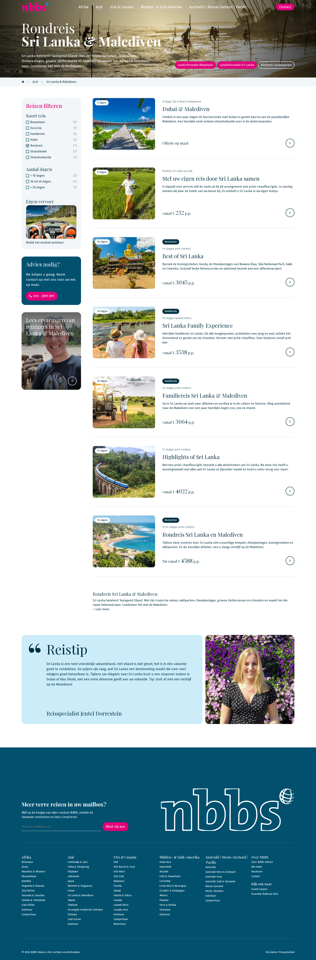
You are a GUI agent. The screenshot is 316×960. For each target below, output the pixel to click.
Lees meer (102, 609)
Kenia (25, 866)
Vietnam (72, 914)
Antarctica (165, 862)
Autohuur (27, 909)
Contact (285, 7)
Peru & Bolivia (167, 904)
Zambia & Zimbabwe (33, 900)
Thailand (72, 904)
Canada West (121, 904)
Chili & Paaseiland (169, 876)
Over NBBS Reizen (262, 862)
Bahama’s (119, 881)
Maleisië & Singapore (80, 885)
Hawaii (117, 890)
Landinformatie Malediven (195, 65)
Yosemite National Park (264, 893)
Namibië (26, 881)
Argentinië (165, 866)
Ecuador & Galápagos (172, 890)
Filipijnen (73, 871)
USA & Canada (121, 7)
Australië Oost (213, 876)
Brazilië (163, 871)
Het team (256, 866)
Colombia (164, 881)
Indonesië (73, 876)
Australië (210, 867)
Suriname (164, 909)
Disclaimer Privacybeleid (280, 952)
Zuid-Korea (74, 919)
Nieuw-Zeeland (214, 886)
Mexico (163, 895)
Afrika (84, 7)
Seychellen (28, 890)
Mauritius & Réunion (33, 871)
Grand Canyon (259, 889)
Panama (163, 900)
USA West (119, 871)
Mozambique (29, 876)
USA (116, 862)
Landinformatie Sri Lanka (237, 65)
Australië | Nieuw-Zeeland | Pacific (218, 7)
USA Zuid (119, 876)
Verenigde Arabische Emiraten (85, 909)
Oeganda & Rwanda (33, 885)
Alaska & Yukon (122, 895)
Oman (71, 890)
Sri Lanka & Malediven (80, 895)
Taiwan (71, 900)
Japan (71, 881)
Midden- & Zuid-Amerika (161, 7)
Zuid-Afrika (28, 904)
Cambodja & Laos (78, 862)
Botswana (27, 862)
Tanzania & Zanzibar (33, 895)
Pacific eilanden (214, 891)
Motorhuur (120, 924)
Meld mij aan (115, 827)
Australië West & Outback (220, 872)
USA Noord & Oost (124, 866)
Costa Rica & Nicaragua (172, 885)
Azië (99, 7)
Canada (118, 900)
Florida (118, 885)
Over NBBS (259, 857)
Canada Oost (121, 909)
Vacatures (257, 871)
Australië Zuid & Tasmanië (220, 881)
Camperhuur (29, 914)
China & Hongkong (78, 866)
